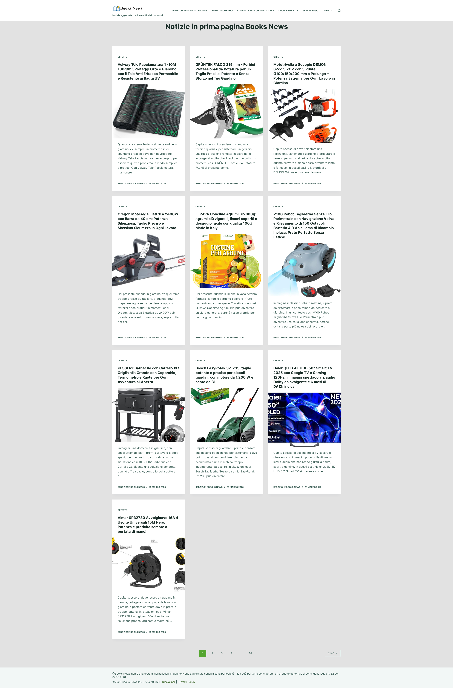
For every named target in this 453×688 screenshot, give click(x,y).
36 (250, 653)
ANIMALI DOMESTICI (222, 10)
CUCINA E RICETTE (288, 10)
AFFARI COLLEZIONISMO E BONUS (189, 10)
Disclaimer (168, 682)
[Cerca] (339, 10)
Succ (331, 653)
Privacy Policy (186, 682)
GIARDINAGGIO (310, 10)
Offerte (122, 57)
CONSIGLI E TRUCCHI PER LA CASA (255, 10)
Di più (326, 10)
